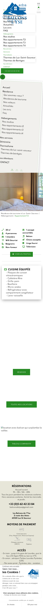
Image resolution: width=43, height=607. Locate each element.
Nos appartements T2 (14, 40)
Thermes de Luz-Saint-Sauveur (19, 58)
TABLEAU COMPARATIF (21, 444)
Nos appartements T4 (14, 46)
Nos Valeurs (9, 22)
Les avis (7, 28)
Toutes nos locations (21, 404)
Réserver (21, 372)
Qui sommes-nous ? (13, 16)
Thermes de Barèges (13, 61)
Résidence (7, 91)
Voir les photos (23, 254)
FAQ (5, 31)
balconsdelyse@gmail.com (21, 507)
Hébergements (9, 118)
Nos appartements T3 (14, 43)
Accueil (6, 87)
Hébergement (7, 216)
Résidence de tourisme (15, 19)
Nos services (6, 138)
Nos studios (9, 37)
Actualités (8, 25)
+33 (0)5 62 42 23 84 (12, 71)
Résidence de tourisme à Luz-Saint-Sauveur (20, 213)
